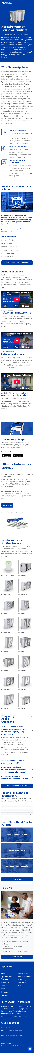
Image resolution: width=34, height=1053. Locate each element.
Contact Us (23, 973)
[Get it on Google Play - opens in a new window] (18, 455)
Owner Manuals (24, 976)
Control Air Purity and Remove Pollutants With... (12, 1032)
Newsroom (5, 992)
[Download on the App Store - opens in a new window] (6, 455)
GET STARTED (17, 957)
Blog (3, 989)
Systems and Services (6, 977)
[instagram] (8, 1023)
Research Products (5, 1042)
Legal (18, 1042)
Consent (9, 1043)
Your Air (4, 985)
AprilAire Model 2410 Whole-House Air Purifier (11, 1030)
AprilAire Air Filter (12, 91)
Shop (3, 973)
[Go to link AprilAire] (6, 3)
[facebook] (2, 1023)
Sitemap (3, 1043)
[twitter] (5, 1023)
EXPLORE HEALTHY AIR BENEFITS (17, 262)
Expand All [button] (28, 716)
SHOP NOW (7, 505)
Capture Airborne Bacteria (17, 866)
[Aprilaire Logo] (6, 967)
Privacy (13, 1042)
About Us (5, 982)
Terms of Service (7, 1018)
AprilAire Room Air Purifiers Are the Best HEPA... (11, 1035)
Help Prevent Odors (17, 850)
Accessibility (23, 1042)
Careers (21, 985)
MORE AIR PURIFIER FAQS (17, 786)
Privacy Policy (28, 1016)
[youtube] (18, 1023)
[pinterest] (15, 1023)
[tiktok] (10, 1023)
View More (17, 879)
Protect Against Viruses (17, 835)
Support (4, 995)
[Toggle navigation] (31, 2)
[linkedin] (13, 1023)
